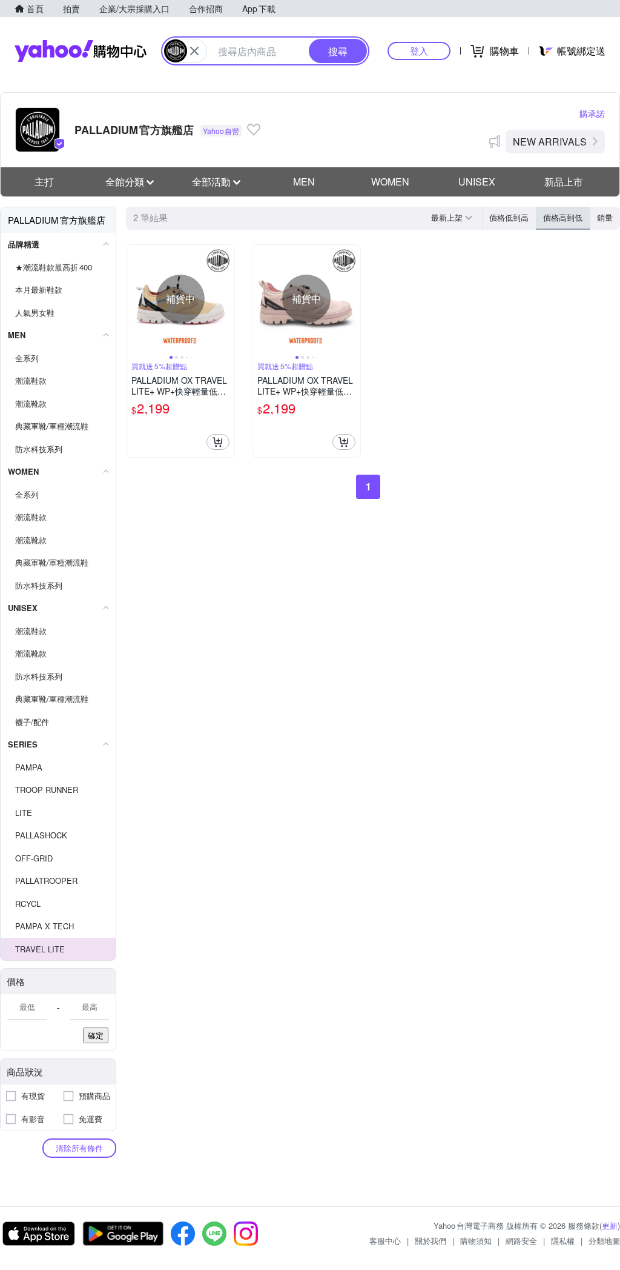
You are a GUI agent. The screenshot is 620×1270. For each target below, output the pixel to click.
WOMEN (390, 182)
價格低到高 (509, 217)
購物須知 (476, 1240)
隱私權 (563, 1240)
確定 (96, 1035)
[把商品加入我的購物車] (217, 442)
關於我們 (430, 1240)
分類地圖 (604, 1240)
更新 (610, 1225)
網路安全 (521, 1240)
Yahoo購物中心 (81, 50)
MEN (304, 182)
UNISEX (476, 182)
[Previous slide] (134, 299)
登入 (419, 50)
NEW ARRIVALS (550, 142)
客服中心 (385, 1240)
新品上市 (563, 182)
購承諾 (592, 113)
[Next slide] (226, 299)
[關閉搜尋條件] (194, 51)
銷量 (605, 217)
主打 (44, 182)
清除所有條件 (79, 1148)
